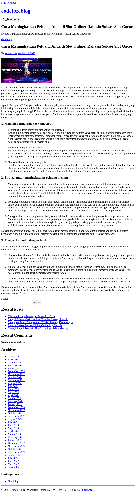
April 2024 (13, 395)
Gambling (6, 39)
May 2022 (13, 464)
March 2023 (14, 434)
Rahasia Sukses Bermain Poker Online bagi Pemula (35, 325)
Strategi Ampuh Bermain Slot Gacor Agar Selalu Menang (38, 328)
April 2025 (13, 359)
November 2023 (16, 410)
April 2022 (13, 467)
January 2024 (15, 404)
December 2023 (16, 407)
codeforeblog (15, 11)
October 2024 (15, 377)
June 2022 (13, 461)
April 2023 (13, 431)
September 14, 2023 (24, 53)
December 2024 (16, 371)
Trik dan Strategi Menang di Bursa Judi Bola (31, 316)
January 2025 (15, 368)
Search (4, 298)
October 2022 (15, 449)
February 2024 (15, 401)
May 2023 (13, 428)
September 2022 (16, 452)
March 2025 (14, 362)
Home (4, 33)
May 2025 (13, 356)
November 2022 (16, 446)
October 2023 (15, 413)
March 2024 (14, 398)
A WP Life (56, 489)
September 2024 (16, 380)
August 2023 (15, 419)
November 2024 (16, 374)
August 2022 (15, 455)
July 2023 (13, 422)
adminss (9, 53)
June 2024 (13, 389)
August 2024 (15, 383)
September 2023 (16, 416)
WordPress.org (84, 489)
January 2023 (15, 440)
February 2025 (15, 365)
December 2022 (16, 443)
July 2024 (13, 386)
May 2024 (13, 392)
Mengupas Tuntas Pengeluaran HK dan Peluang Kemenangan (40, 322)
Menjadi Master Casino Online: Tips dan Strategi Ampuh (38, 319)
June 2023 (13, 425)
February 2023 (15, 437)
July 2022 (13, 458)
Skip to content (9, 2)
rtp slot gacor (119, 93)
